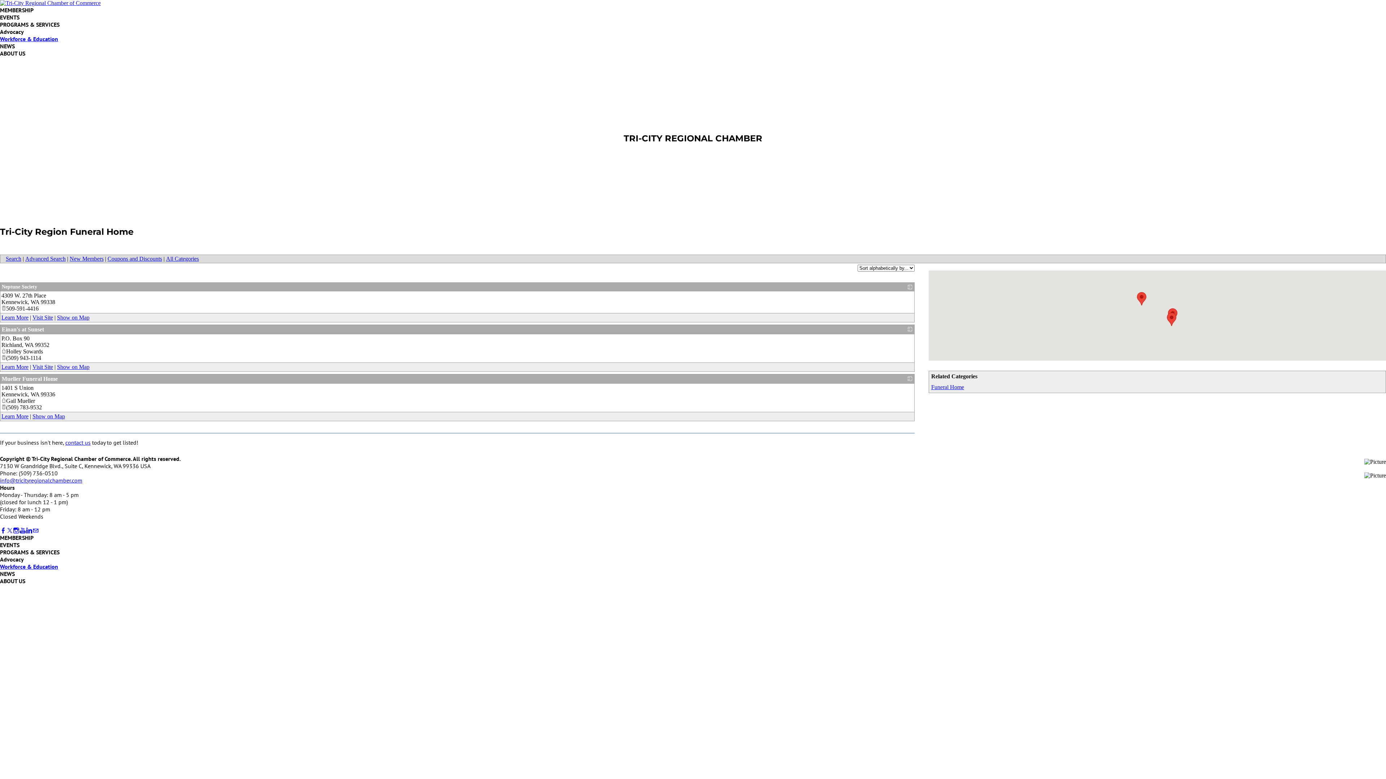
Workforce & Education (29, 39)
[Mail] (36, 531)
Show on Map (73, 317)
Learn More (15, 317)
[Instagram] (16, 531)
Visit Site (42, 317)
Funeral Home (947, 387)
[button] (1171, 319)
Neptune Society (19, 287)
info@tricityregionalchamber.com (41, 480)
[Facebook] (3, 531)
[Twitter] (10, 531)
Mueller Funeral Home (30, 379)
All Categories (182, 259)
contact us (78, 442)
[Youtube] (23, 531)
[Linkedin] (29, 531)
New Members (87, 259)
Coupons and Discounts (135, 259)
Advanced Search (45, 259)
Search (13, 259)
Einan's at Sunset (23, 329)
